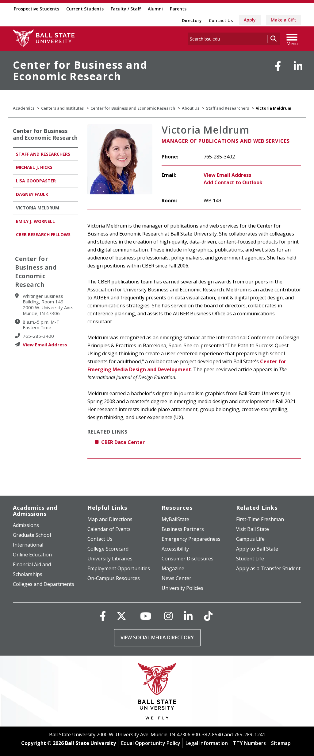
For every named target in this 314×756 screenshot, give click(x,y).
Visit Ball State (252, 529)
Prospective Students (36, 9)
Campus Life (250, 539)
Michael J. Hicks (34, 167)
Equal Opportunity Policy (150, 743)
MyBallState (175, 519)
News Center (176, 578)
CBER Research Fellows (43, 234)
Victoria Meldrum (37, 208)
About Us (190, 108)
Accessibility (175, 548)
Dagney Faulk (32, 194)
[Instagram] (168, 615)
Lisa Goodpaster (36, 181)
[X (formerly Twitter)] (121, 615)
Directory (192, 20)
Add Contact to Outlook (233, 182)
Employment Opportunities (118, 568)
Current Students (85, 9)
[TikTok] (208, 615)
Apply (250, 20)
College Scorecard (107, 548)
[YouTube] (145, 615)
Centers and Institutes (62, 108)
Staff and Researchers (227, 108)
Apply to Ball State (257, 548)
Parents (178, 9)
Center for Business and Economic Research (80, 70)
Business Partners (183, 529)
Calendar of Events (109, 529)
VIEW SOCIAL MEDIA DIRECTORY (157, 637)
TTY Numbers (249, 743)
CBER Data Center (123, 442)
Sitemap (281, 743)
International (28, 544)
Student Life (250, 558)
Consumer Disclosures (187, 558)
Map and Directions (109, 519)
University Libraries (109, 558)
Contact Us (221, 20)
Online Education (32, 554)
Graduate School (32, 535)
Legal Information (207, 743)
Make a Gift (283, 20)
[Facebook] (277, 66)
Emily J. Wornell (35, 221)
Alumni (155, 9)
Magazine (173, 568)
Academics (23, 108)
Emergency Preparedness (191, 539)
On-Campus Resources (113, 578)
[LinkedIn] (298, 66)
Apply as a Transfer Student (268, 568)
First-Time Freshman (260, 519)
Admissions (26, 525)
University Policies (182, 588)
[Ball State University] (157, 692)
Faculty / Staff (126, 9)
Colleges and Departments (43, 584)
